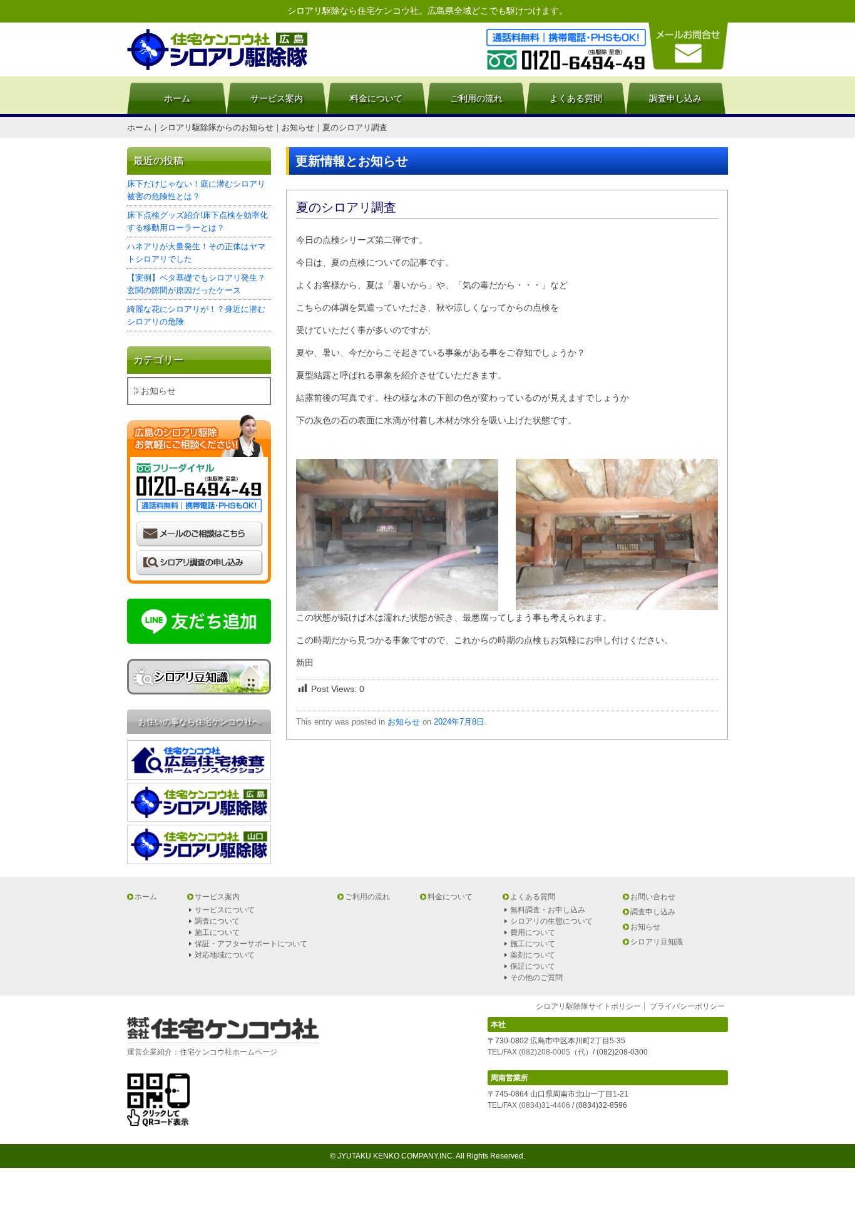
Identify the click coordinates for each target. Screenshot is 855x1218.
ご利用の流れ (476, 98)
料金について (376, 98)
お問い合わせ (652, 896)
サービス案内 (276, 98)
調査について (217, 921)
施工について (217, 932)
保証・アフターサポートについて (251, 943)
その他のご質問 (536, 977)
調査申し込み (675, 98)
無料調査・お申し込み (547, 910)
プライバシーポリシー (687, 1006)
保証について (532, 966)
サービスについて (225, 910)
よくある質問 (576, 98)
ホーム (177, 98)
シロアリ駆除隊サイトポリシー (588, 1006)
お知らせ (403, 721)
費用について (532, 932)
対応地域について (225, 955)
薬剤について (532, 955)
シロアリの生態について (551, 921)
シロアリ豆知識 (656, 941)
